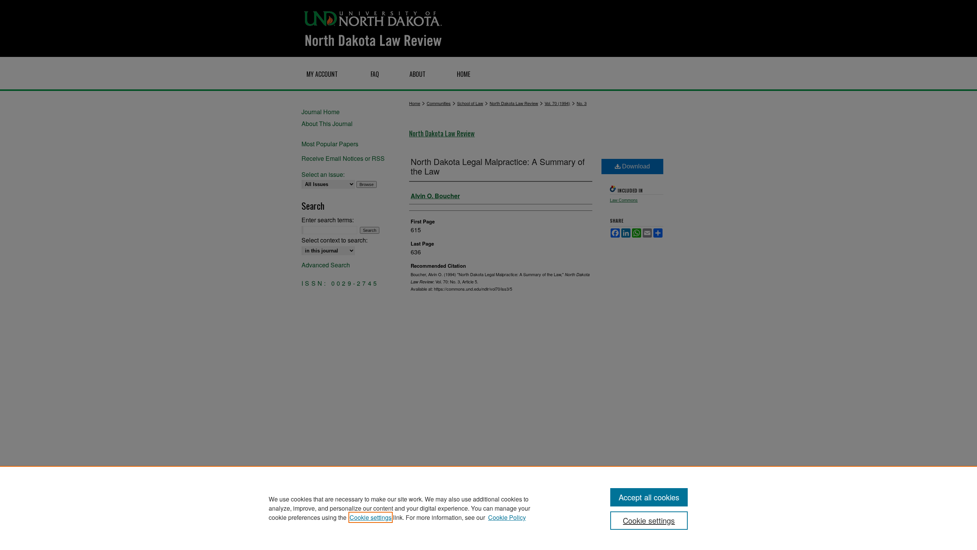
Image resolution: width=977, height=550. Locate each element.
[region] (488, 508)
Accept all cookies (649, 497)
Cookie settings (371, 517)
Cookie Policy (507, 517)
